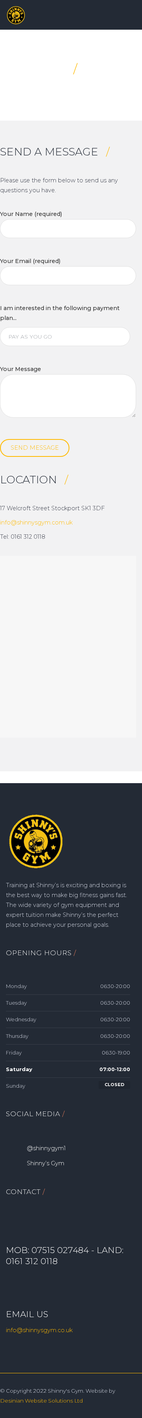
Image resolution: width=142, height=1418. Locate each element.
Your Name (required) (31, 214)
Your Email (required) (30, 261)
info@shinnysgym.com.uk (36, 522)
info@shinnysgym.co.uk (39, 1330)
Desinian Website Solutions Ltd (41, 1400)
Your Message (20, 369)
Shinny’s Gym (45, 1163)
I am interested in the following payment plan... (60, 313)
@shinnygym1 (46, 1148)
